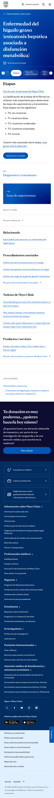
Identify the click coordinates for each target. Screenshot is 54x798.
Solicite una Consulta (17, 63)
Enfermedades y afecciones (19, 14)
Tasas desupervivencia (31, 73)
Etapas (16, 73)
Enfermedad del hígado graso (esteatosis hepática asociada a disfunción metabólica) (25, 39)
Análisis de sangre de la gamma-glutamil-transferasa (26, 276)
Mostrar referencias (11, 220)
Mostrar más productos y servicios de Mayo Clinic (25, 356)
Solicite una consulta (15, 155)
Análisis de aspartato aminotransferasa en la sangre (26, 269)
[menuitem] (16, 73)
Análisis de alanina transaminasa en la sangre (23, 262)
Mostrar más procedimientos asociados (20, 282)
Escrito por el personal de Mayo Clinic (23, 91)
